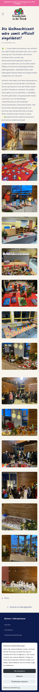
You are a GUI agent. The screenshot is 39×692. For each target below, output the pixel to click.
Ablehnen (19, 676)
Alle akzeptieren (19, 671)
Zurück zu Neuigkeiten (21, 607)
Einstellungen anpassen (19, 681)
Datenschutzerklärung (11, 687)
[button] (2, 14)
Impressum (8, 630)
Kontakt (7, 625)
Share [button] (6, 598)
